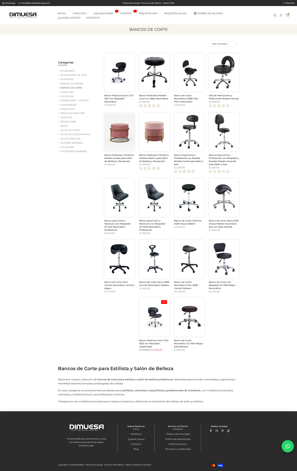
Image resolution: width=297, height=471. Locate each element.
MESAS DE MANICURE (72, 113)
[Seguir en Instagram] (216, 431)
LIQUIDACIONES (105, 13)
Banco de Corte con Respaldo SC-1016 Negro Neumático (222, 285)
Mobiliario (136, 434)
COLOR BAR (67, 96)
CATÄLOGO (79, 13)
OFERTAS (128, 13)
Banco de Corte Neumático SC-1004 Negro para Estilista (188, 343)
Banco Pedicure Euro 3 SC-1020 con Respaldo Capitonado (154, 343)
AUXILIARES (66, 79)
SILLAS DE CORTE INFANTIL (75, 134)
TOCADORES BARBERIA (73, 151)
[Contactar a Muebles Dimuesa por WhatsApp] (288, 446)
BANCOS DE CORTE (71, 87)
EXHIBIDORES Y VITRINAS (74, 100)
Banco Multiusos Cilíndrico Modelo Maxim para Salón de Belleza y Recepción (154, 158)
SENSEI (64, 126)
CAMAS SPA (66, 92)
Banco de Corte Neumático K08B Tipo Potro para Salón (186, 98)
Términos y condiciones (178, 449)
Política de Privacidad (178, 434)
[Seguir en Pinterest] (222, 431)
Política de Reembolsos (178, 439)
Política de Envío (178, 444)
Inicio (136, 429)
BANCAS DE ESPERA (71, 83)
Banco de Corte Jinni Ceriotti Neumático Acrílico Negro (119, 285)
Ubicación (290, 3)
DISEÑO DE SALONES (210, 13)
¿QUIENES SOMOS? (69, 17)
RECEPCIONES (68, 121)
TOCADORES (67, 147)
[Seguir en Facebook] (210, 431)
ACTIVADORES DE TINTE (73, 75)
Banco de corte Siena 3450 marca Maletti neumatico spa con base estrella (224, 223)
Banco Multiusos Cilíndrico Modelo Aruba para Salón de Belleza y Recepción (119, 158)
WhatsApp (10, 3)
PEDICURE (66, 117)
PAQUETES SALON (175, 13)
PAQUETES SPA (148, 13)
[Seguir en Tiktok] (228, 431)
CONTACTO (93, 17)
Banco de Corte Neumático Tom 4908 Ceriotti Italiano (186, 285)
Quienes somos (136, 439)
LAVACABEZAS (68, 104)
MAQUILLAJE (67, 109)
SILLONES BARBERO (71, 142)
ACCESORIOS (67, 70)
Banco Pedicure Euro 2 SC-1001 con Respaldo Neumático (119, 98)
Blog (136, 449)
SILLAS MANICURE (70, 138)
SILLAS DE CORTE (70, 130)
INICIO (61, 13)
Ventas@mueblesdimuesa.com (35, 3)
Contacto (136, 444)
